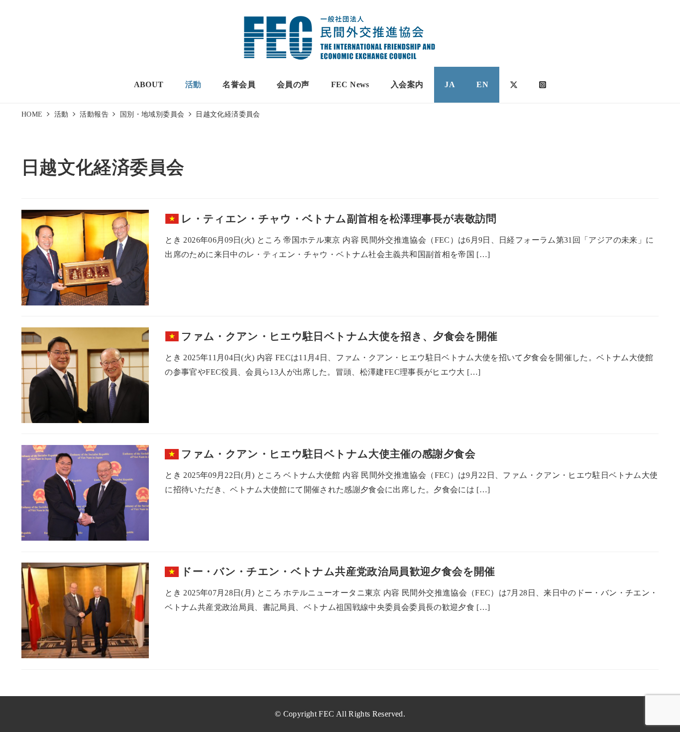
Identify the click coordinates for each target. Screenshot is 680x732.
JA (450, 84)
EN (482, 84)
